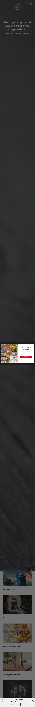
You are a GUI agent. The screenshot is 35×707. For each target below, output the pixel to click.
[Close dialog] (33, 345)
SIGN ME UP (25, 356)
